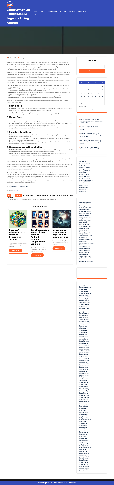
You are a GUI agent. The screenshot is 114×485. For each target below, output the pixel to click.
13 (92, 93)
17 (81, 96)
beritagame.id (83, 377)
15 (99, 93)
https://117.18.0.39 (84, 167)
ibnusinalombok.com (85, 256)
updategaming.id (84, 351)
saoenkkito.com (84, 210)
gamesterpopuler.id (85, 288)
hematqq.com (83, 187)
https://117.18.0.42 (84, 171)
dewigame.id (83, 334)
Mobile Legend (82, 11)
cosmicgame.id (83, 373)
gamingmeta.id (83, 392)
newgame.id (83, 371)
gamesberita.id (83, 355)
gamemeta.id (83, 427)
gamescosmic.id (84, 353)
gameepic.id (83, 434)
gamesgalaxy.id (84, 349)
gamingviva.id (83, 470)
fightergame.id (83, 440)
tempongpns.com (84, 206)
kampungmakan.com (85, 213)
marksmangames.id (85, 420)
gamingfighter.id (84, 397)
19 (88, 96)
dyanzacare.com (84, 260)
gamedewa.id (83, 330)
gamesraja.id (83, 306)
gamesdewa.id (83, 310)
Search (92, 60)
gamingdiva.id (83, 464)
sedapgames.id (83, 319)
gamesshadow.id (84, 304)
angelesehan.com (84, 219)
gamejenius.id (83, 332)
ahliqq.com (82, 165)
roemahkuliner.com (85, 208)
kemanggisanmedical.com (87, 243)
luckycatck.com (84, 215)
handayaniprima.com (85, 211)
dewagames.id (83, 315)
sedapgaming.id (84, 308)
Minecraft (72, 11)
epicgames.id (83, 416)
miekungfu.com (84, 224)
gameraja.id (82, 329)
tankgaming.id (83, 451)
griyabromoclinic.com (86, 262)
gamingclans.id (83, 386)
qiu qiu (81, 274)
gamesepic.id (83, 405)
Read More (15, 250)
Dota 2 (42, 11)
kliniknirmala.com (84, 245)
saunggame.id (83, 336)
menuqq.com (83, 191)
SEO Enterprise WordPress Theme (50, 483)
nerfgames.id (83, 408)
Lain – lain (63, 11)
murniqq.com (83, 189)
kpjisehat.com (83, 237)
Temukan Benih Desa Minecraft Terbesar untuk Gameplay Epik (89, 148)
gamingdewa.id (83, 291)
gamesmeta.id (83, 399)
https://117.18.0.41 (84, 174)
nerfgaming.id (83, 394)
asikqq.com (82, 161)
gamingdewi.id (83, 289)
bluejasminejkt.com (85, 221)
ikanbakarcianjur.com (85, 236)
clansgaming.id (83, 388)
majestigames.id (84, 321)
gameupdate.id (83, 366)
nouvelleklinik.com (84, 247)
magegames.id (83, 414)
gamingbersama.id (85, 293)
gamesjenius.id (83, 312)
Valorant (36, 15)
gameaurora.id (83, 362)
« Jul (91, 109)
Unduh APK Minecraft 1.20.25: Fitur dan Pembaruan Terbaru (18, 235)
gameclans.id (83, 425)
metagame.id (83, 438)
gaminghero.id (83, 459)
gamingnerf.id (83, 382)
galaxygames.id (84, 358)
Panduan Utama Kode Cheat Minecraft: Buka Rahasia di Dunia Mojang (90, 128)
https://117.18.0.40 (84, 186)
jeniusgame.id (83, 381)
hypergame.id (83, 446)
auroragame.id (83, 369)
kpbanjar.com (83, 241)
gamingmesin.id (84, 457)
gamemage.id (83, 433)
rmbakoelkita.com (85, 217)
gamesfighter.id (84, 401)
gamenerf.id (83, 423)
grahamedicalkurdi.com (86, 258)
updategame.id (83, 375)
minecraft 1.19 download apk (19, 186)
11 (84, 93)
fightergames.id (84, 412)
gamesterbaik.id (84, 314)
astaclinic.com (83, 254)
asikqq (81, 272)
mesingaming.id (84, 466)
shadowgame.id (84, 338)
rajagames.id (83, 327)
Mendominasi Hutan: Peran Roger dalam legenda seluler (60, 233)
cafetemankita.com (85, 226)
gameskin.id (82, 421)
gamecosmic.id (83, 364)
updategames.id (84, 360)
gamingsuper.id (84, 468)
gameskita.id (83, 286)
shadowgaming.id (84, 302)
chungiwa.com (83, 234)
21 (95, 96)
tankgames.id (83, 418)
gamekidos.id (83, 455)
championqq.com (84, 184)
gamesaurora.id (84, 347)
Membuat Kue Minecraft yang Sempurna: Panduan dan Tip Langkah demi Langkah (91, 135)
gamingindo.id (83, 462)
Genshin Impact (52, 11)
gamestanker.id (84, 453)
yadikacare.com (84, 252)
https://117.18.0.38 (84, 178)
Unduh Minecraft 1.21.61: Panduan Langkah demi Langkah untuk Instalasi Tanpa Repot (91, 121)
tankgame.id (83, 449)
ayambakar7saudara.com (87, 204)
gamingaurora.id (84, 340)
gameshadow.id (84, 325)
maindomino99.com (85, 176)
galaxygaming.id (84, 345)
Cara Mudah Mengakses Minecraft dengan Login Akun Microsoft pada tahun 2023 (90, 142)
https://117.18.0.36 (84, 163)
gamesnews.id (83, 356)
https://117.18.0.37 (84, 182)
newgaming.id (83, 343)
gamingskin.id (83, 384)
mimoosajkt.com (84, 230)
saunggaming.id (84, 301)
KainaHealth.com (84, 249)
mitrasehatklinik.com (85, 239)
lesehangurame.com (85, 202)
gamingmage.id (84, 390)
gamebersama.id (84, 323)
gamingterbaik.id (84, 297)
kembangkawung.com (86, 232)
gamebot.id (82, 431)
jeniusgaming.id (83, 299)
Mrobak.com (83, 223)
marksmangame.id (85, 448)
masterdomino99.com (86, 180)
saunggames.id (83, 317)
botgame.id (82, 436)
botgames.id (83, 410)
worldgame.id (83, 379)
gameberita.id (83, 368)
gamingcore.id (83, 461)
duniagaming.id (83, 295)
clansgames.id (83, 407)
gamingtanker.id (84, 395)
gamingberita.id (84, 342)
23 (102, 96)
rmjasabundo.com (84, 228)
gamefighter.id (83, 429)
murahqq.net (83, 173)
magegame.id (83, 444)
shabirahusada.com (85, 250)
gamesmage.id (83, 403)
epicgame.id (83, 442)
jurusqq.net (82, 169)
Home (35, 11)
